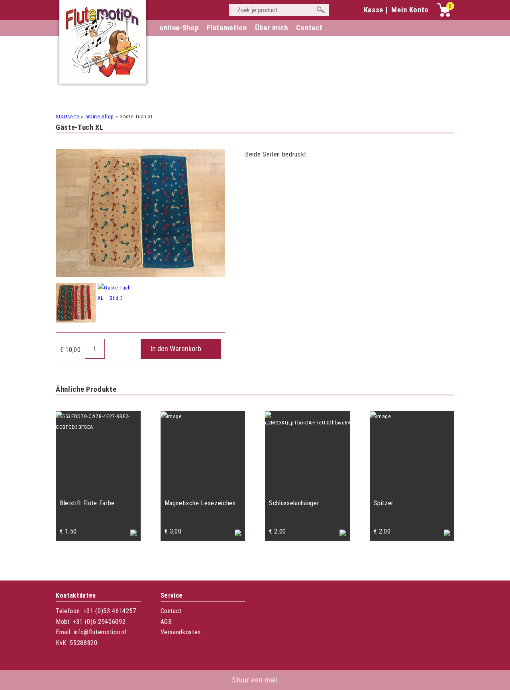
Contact (171, 611)
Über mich (271, 27)
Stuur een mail (255, 680)
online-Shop (178, 27)
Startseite (68, 116)
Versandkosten (181, 632)
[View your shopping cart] (443, 15)
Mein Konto (410, 10)
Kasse (373, 10)
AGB (166, 621)
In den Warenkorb (176, 348)
